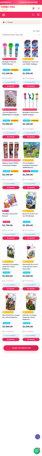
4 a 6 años (6, 70)
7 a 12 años (15, 70)
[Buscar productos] (37, 436)
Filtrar (38, 31)
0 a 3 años (26, 171)
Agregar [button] (12, 86)
